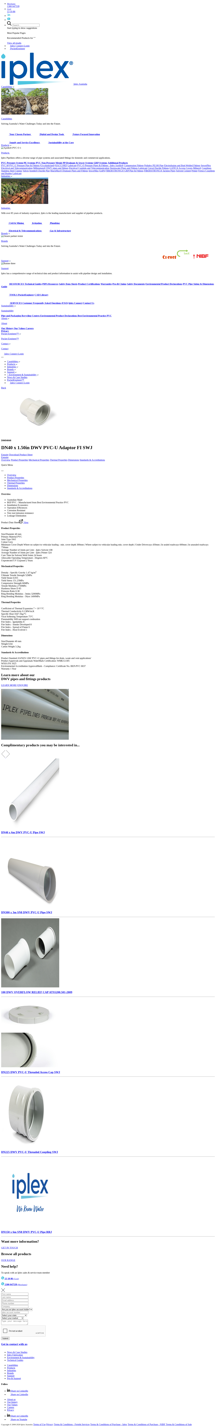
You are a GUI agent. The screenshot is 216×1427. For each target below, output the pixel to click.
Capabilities (6, 86)
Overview (5, 460)
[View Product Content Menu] (2, 470)
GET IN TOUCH (9, 1247)
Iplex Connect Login (20, 46)
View (26, 522)
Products (5, 145)
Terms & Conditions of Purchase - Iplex (108, 1424)
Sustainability (7, 305)
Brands (4, 233)
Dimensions (73, 460)
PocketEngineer (17, 48)
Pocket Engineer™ (10, 333)
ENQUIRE (22, 685)
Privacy (10, 1410)
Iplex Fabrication (15, 1355)
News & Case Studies (17, 1352)
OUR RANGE (8, 1260)
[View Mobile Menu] (2, 357)
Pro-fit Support (14, 1378)
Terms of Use (39, 1424)
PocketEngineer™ (15, 380)
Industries (6, 176)
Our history (12, 1402)
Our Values (12, 1404)
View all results (14, 43)
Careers (10, 1407)
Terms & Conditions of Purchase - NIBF (147, 1424)
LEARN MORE (9, 685)
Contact (5, 343)
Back (3, 388)
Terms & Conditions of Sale (179, 1424)
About (4, 318)
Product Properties (19, 460)
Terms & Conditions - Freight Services (72, 1424)
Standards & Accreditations (92, 460)
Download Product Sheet (20, 454)
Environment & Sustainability (21, 1357)
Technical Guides (15, 1360)
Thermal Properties (58, 460)
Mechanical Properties (39, 460)
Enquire (5, 454)
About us (11, 1399)
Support (5, 260)
